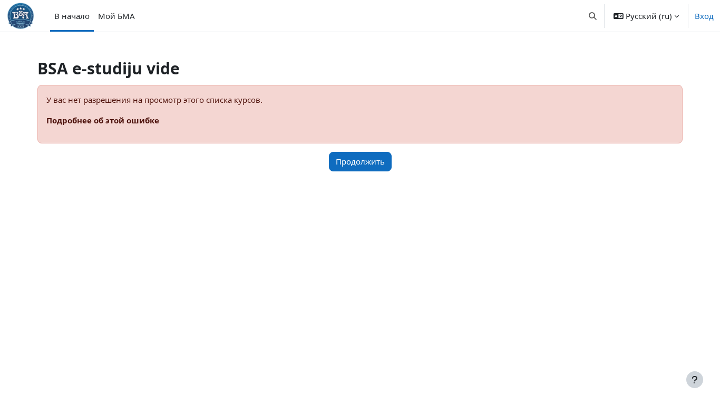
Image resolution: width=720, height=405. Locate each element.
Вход (704, 16)
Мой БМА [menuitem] (116, 16)
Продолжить (360, 161)
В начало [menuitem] (72, 16)
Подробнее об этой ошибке (102, 120)
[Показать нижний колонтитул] (694, 379)
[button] (593, 16)
